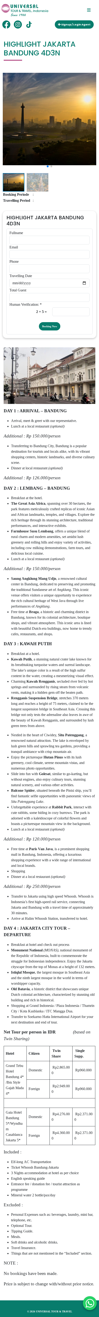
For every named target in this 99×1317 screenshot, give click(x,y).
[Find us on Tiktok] (29, 24)
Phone (14, 261)
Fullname (16, 233)
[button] (9, 114)
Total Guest (17, 290)
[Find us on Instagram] (18, 24)
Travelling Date (20, 276)
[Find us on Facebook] (6, 24)
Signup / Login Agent (75, 24)
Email (13, 247)
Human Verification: (25, 304)
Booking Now (49, 326)
